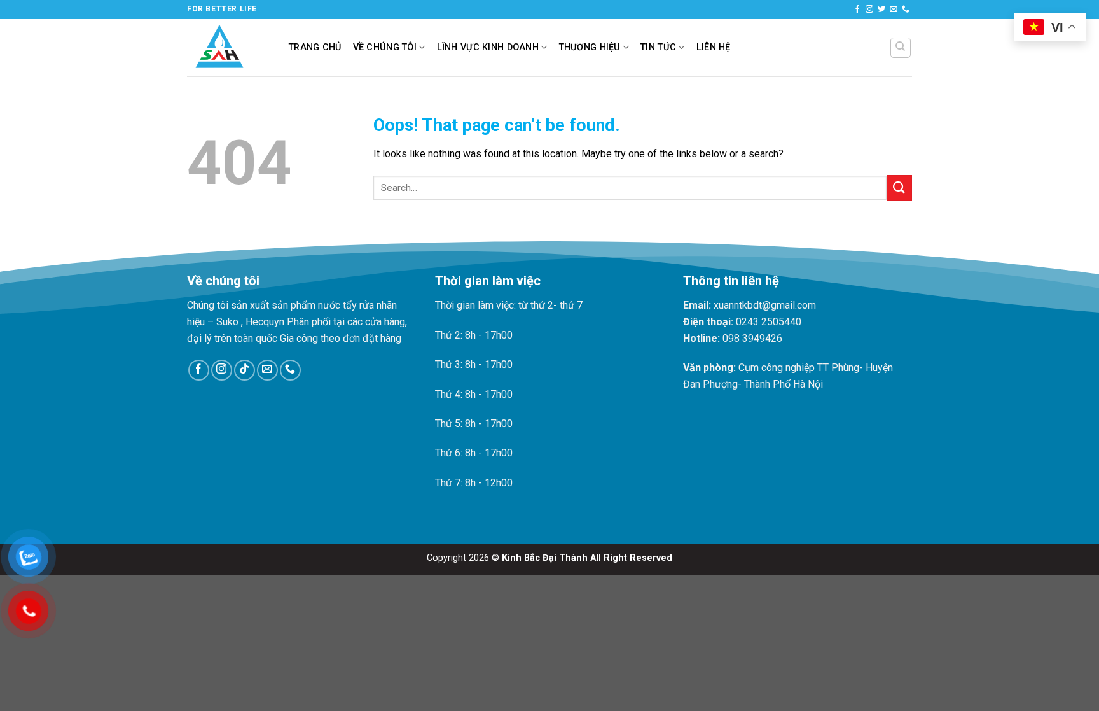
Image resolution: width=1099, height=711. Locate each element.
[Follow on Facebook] (857, 9)
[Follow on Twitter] (881, 9)
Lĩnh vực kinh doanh (488, 47)
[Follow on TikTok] (244, 370)
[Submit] (899, 187)
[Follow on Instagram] (869, 9)
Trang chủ (315, 47)
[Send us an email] (893, 9)
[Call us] (905, 9)
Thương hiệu (590, 47)
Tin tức (658, 47)
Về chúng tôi (385, 47)
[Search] (900, 48)
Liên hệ (713, 47)
